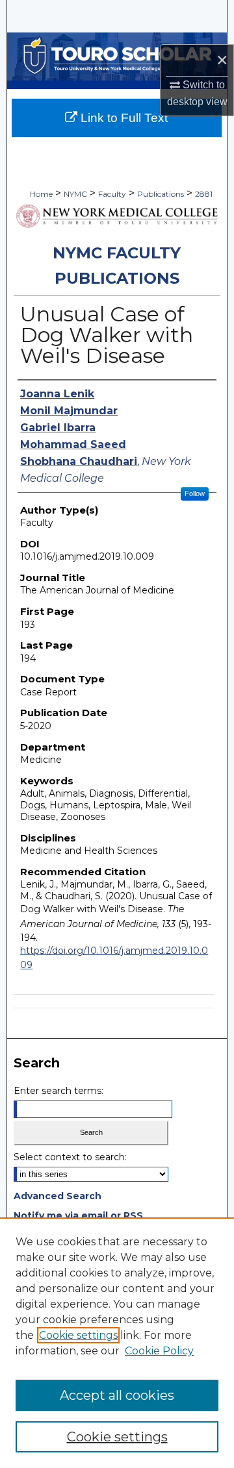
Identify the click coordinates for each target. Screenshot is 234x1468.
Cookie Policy (159, 1351)
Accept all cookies (117, 1395)
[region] (117, 1342)
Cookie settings (78, 1335)
